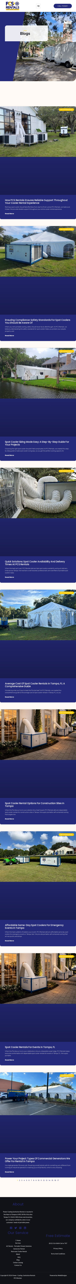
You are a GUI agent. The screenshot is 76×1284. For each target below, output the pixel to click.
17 (58, 1180)
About (18, 1254)
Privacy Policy (58, 1248)
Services (18, 1243)
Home (18, 1240)
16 (55, 1180)
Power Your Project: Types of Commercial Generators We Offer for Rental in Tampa (37, 1160)
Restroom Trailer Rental (19, 1251)
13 (46, 1180)
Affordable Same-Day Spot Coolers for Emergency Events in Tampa (34, 926)
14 (49, 1180)
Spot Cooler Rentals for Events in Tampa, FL (30, 1047)
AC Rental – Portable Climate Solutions (19, 1246)
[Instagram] (20, 1228)
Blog (18, 1260)
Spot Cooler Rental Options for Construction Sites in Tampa (34, 805)
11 (41, 1180)
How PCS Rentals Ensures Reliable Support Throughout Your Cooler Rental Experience (36, 202)
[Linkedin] (25, 1228)
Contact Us (18, 1265)
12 (44, 1180)
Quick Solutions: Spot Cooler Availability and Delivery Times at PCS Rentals (35, 563)
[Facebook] (11, 1228)
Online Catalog (18, 1262)
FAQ (19, 1257)
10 (38, 1180)
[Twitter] (15, 1228)
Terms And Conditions (58, 1254)
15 (52, 1180)
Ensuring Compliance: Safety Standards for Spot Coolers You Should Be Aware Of (37, 321)
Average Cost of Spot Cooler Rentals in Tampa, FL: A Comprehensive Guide (35, 685)
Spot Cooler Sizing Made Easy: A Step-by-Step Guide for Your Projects (37, 443)
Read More (9, 213)
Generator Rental (19, 1249)
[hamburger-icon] (38, 6)
